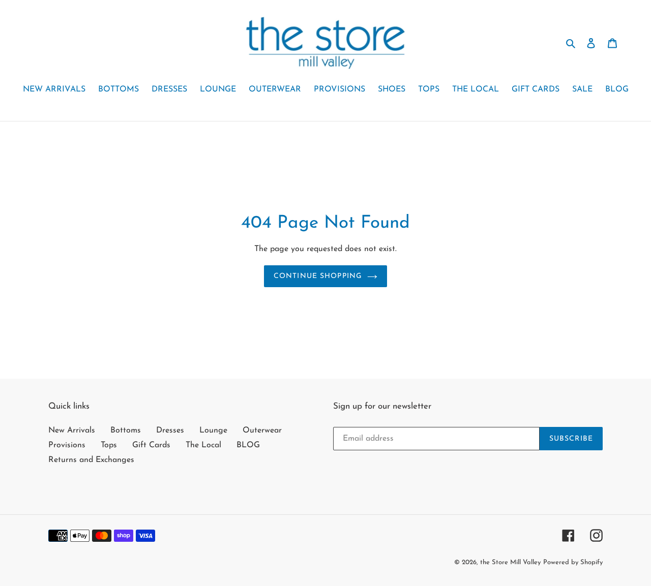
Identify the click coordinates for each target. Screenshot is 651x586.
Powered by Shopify (573, 562)
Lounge (213, 430)
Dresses (170, 430)
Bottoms (125, 430)
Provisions (66, 445)
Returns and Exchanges (91, 460)
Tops (109, 445)
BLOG (248, 445)
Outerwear (262, 430)
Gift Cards (151, 445)
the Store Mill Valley (510, 562)
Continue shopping (318, 276)
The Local (203, 445)
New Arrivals (71, 430)
